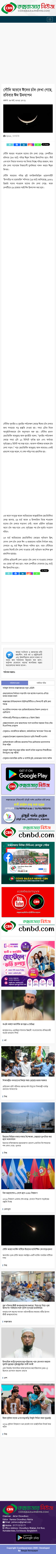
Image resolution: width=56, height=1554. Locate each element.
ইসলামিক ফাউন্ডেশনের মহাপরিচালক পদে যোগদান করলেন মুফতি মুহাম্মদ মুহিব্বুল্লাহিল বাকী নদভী (26, 1363)
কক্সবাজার (8, 1321)
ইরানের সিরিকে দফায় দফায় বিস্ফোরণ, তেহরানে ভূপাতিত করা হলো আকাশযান (27, 1138)
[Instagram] (31, 144)
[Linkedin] (24, 144)
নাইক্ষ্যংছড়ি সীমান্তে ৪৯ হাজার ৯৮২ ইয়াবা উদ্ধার (21, 717)
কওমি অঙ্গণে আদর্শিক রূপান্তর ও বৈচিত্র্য (18, 1024)
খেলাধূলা (7, 1209)
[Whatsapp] (38, 144)
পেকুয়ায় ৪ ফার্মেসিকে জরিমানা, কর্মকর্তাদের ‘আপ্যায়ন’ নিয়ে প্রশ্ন (27, 731)
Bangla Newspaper (29, 1550)
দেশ (5, 1378)
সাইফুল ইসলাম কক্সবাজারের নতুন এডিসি (18, 688)
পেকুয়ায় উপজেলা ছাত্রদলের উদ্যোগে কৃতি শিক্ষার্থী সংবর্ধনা (25, 736)
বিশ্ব (5, 1096)
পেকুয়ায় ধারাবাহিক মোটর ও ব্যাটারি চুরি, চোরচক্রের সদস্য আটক (27, 758)
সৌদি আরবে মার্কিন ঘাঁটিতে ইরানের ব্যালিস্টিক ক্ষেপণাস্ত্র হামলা (27, 1249)
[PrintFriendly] (10, 144)
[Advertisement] (28, 54)
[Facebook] (17, 144)
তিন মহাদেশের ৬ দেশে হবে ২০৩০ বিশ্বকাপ (20, 1193)
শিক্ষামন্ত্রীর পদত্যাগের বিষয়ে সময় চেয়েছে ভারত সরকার (25, 1080)
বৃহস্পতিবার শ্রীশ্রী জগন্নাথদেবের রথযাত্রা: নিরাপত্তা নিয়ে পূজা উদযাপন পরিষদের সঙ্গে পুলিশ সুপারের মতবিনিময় (26, 1306)
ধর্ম (5, 1040)
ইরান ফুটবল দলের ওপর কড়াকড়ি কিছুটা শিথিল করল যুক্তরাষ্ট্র (27, 1418)
